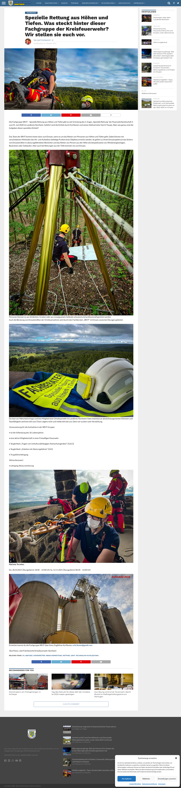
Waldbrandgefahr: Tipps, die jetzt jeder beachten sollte (93, 770)
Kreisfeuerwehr (90, 3)
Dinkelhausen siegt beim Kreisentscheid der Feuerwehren (94, 727)
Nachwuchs (124, 3)
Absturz (29, 655)
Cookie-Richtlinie (135, 784)
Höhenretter (39, 655)
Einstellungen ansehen (167, 779)
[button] (176, 758)
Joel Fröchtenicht (43, 40)
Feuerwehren (108, 3)
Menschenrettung (54, 655)
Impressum (161, 784)
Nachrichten (51, 3)
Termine (74, 3)
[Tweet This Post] (51, 114)
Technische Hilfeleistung (87, 655)
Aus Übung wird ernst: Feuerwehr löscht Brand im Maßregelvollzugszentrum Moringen (112, 694)
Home (38, 3)
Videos (64, 3)
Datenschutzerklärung (149, 784)
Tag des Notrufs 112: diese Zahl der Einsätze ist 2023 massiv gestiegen (71, 693)
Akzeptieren (126, 779)
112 (23, 655)
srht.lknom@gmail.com (82, 645)
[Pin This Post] (71, 114)
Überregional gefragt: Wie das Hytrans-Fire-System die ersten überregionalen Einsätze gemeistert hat (93, 749)
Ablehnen (146, 779)
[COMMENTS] (111, 114)
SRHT (73, 655)
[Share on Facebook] (31, 114)
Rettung (66, 655)
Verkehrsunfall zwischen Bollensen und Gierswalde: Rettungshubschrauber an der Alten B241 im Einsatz (92, 738)
